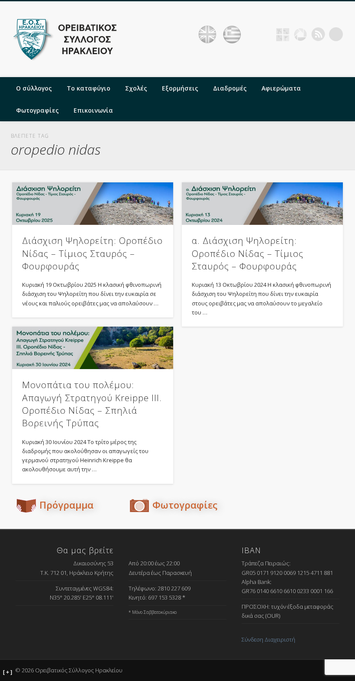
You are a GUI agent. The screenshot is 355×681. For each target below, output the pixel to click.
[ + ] (7, 672)
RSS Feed (318, 34)
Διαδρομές (230, 88)
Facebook (265, 34)
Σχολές (136, 88)
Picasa (300, 34)
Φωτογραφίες (37, 110)
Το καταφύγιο (88, 88)
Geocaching (283, 34)
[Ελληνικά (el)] (232, 34)
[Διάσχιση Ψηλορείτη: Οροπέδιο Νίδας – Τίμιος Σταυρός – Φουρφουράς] (92, 203)
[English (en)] (207, 34)
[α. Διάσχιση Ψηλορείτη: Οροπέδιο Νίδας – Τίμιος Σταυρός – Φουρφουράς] (262, 203)
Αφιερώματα (281, 88)
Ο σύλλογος (34, 88)
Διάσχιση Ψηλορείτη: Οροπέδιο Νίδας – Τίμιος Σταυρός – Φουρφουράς (92, 253)
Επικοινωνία (93, 110)
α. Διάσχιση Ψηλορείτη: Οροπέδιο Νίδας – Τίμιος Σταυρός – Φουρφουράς (247, 253)
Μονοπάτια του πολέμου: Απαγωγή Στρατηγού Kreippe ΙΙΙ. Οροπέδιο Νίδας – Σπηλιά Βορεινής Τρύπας (92, 404)
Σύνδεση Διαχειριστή (268, 639)
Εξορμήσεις (180, 88)
